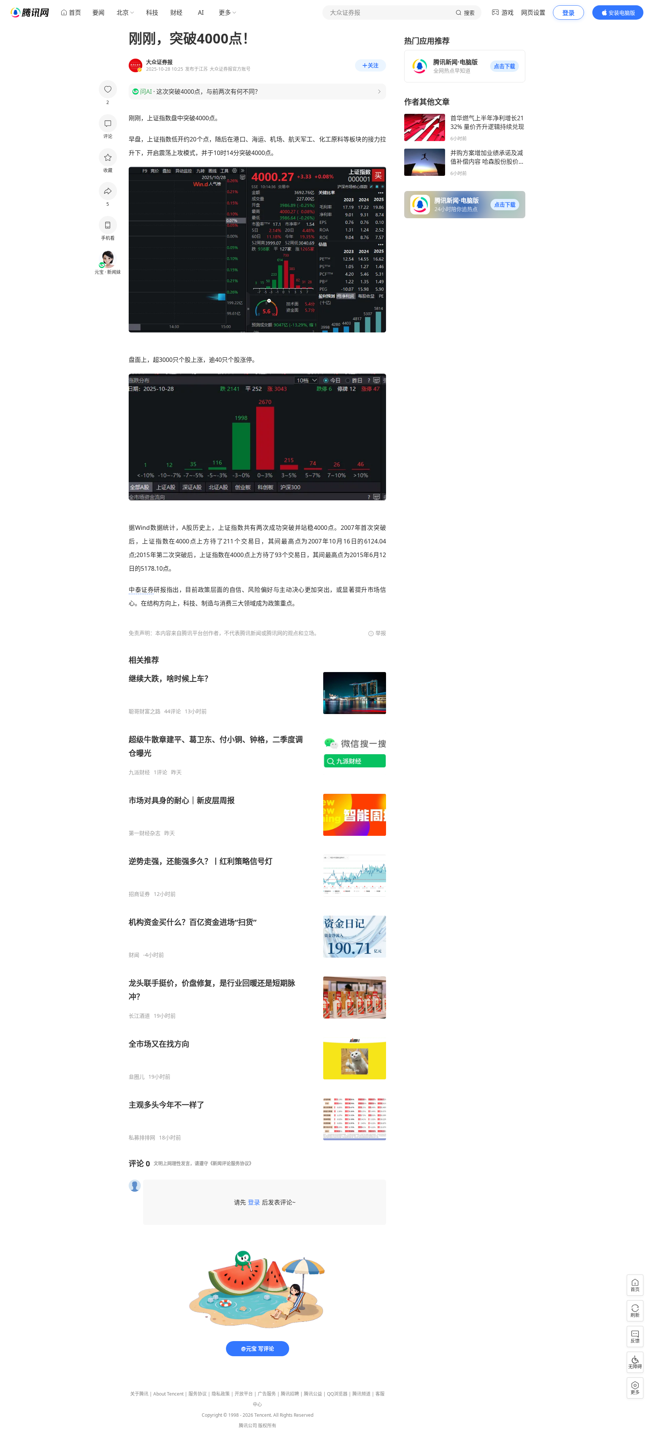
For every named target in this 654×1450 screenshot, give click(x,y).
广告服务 (267, 1394)
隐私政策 (221, 1394)
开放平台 (244, 1394)
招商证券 (139, 894)
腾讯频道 (361, 1394)
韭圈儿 (137, 1076)
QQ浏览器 (337, 1394)
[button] (504, 66)
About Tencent (168, 1394)
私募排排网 (142, 1137)
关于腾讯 (139, 1394)
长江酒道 (139, 1015)
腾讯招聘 (290, 1394)
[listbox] (257, 898)
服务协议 (197, 1394)
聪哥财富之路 (144, 711)
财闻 (134, 955)
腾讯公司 (248, 1425)
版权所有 (267, 1425)
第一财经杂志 (144, 833)
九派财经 (139, 772)
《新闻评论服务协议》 (231, 1163)
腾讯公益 (313, 1394)
